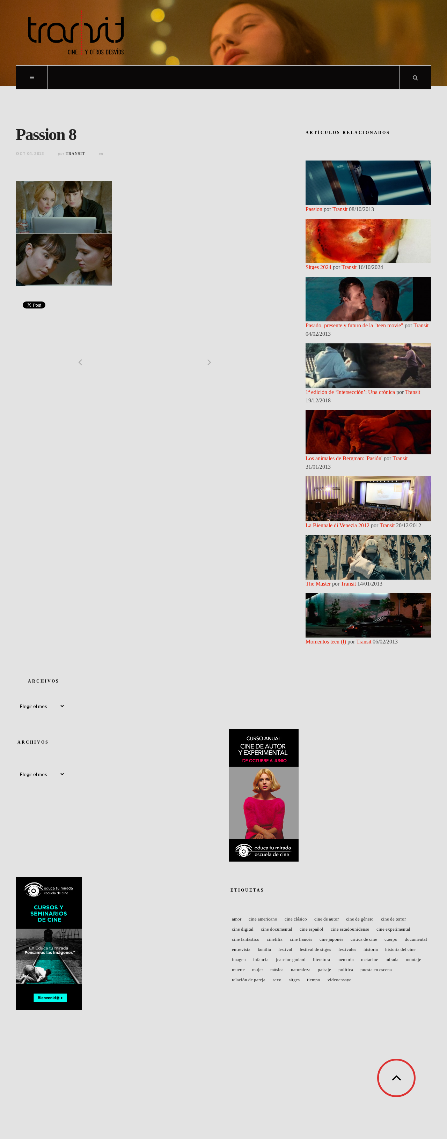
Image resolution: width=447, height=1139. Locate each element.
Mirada (392, 959)
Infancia (261, 959)
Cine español (311, 929)
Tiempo (313, 979)
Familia (264, 949)
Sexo (277, 979)
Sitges (294, 979)
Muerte (238, 969)
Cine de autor (326, 919)
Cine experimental (393, 929)
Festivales (347, 949)
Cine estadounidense (350, 929)
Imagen (239, 959)
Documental (416, 939)
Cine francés (301, 939)
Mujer (257, 969)
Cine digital (243, 929)
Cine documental (276, 929)
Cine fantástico (245, 939)
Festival (285, 949)
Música (277, 969)
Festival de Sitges (315, 949)
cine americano (263, 919)
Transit (75, 153)
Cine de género (360, 919)
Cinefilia (275, 939)
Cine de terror (393, 919)
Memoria (345, 959)
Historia (371, 949)
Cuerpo (390, 939)
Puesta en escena (376, 969)
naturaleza (300, 969)
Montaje (413, 959)
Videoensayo (340, 979)
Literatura (321, 959)
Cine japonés (331, 939)
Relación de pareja (248, 979)
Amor (236, 919)
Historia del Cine (400, 949)
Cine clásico (296, 919)
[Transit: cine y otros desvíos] (76, 32)
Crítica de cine (364, 939)
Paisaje (324, 969)
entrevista (241, 949)
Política (345, 969)
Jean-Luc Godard (291, 959)
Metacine (369, 959)
